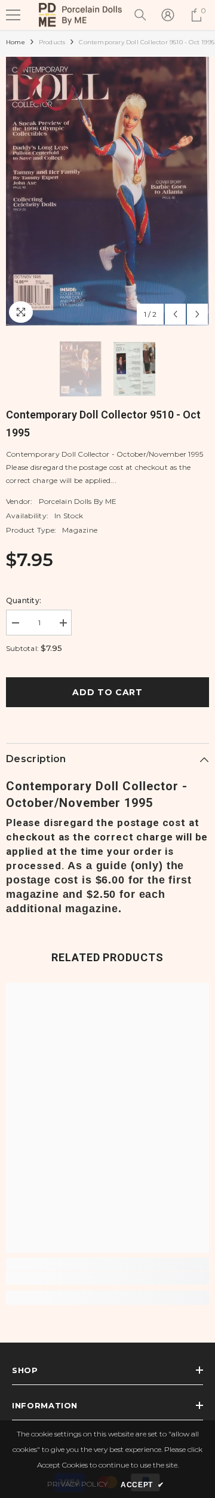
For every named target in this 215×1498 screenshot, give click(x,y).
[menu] (13, 15)
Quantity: (23, 600)
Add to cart (107, 692)
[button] (175, 314)
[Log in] (168, 15)
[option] (107, 191)
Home (15, 42)
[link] (107, 1278)
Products (52, 42)
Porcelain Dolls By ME (78, 501)
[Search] (140, 15)
